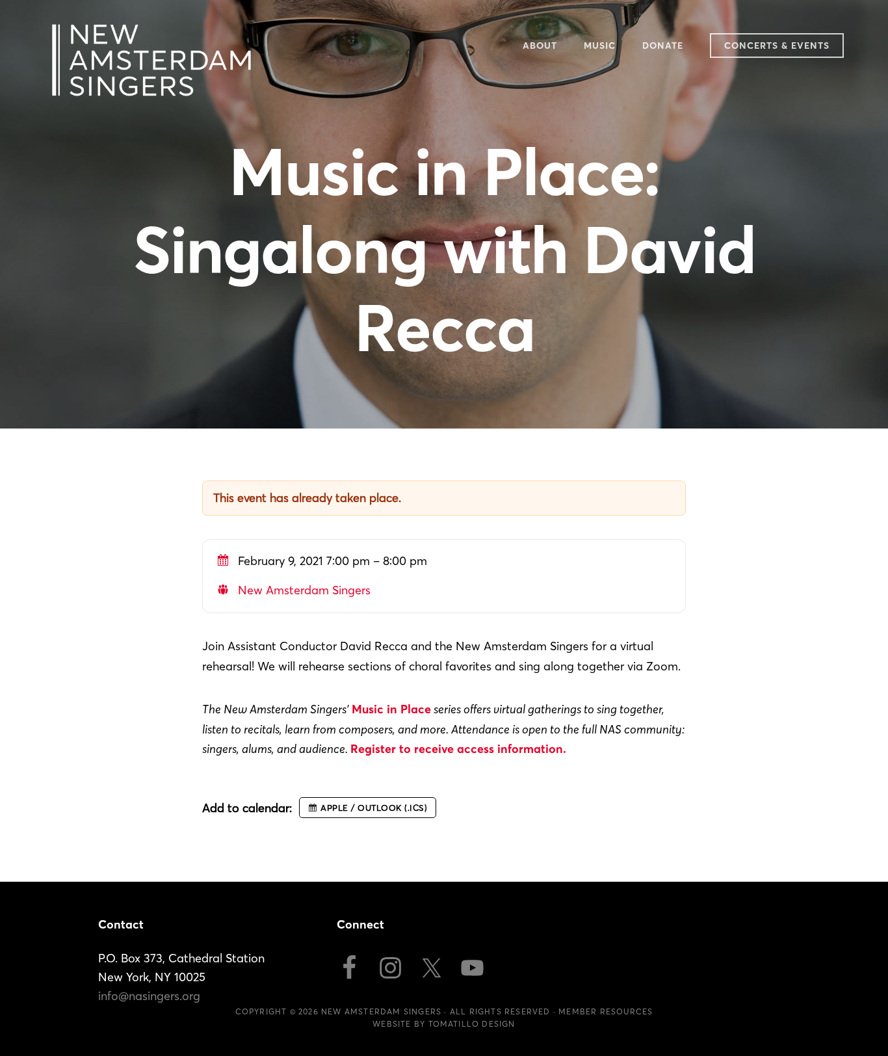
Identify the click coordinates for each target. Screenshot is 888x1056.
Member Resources (605, 1011)
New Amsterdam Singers (151, 60)
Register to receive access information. (458, 748)
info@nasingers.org (149, 995)
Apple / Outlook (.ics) (373, 807)
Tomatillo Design (472, 1024)
